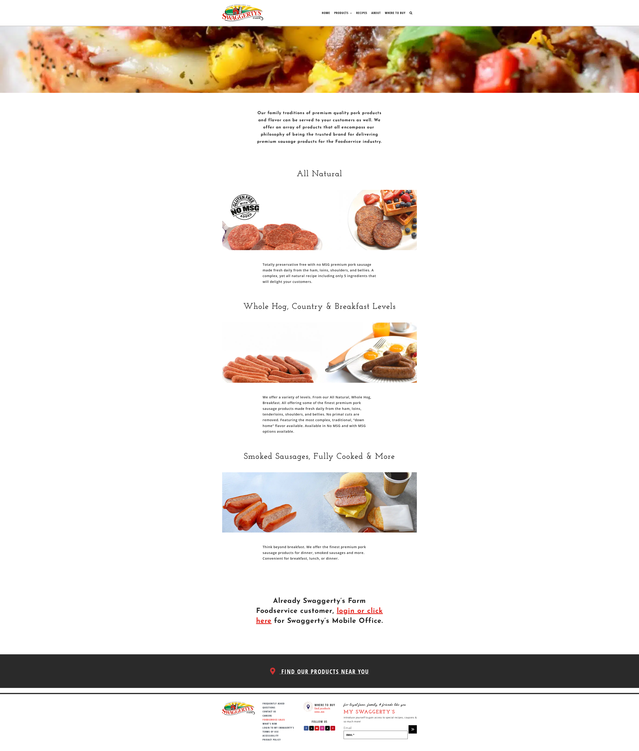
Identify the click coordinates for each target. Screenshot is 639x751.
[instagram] (322, 728)
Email (347, 728)
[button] (411, 13)
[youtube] (317, 728)
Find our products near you (324, 671)
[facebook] (306, 728)
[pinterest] (332, 728)
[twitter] (311, 728)
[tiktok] (327, 728)
